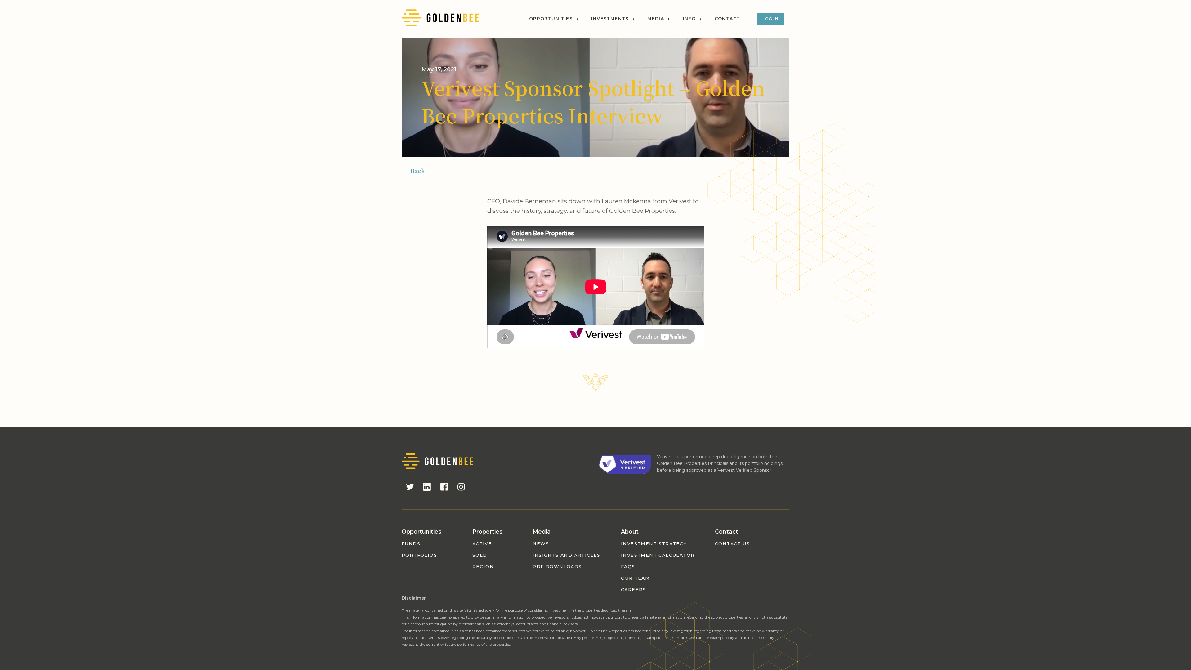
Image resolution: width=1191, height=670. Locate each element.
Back (417, 170)
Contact (727, 18)
